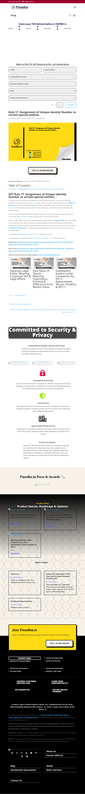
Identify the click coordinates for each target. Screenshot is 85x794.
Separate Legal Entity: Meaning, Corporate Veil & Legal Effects (20, 274)
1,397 (15, 295)
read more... (15, 524)
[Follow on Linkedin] (26, 753)
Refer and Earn (54, 770)
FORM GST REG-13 (59, 220)
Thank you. (15, 574)
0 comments (40, 118)
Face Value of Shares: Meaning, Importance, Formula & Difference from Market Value (43, 278)
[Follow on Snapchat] (27, 756)
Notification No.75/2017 (28, 234)
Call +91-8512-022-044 (59, 643)
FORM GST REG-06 (16, 228)
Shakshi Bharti (16, 118)
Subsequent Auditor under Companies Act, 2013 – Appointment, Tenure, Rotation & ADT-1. (66, 278)
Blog (13, 766)
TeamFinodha (17, 577)
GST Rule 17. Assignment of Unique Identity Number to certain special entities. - (38, 189)
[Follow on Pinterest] (36, 753)
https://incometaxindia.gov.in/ (49, 255)
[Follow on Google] (22, 756)
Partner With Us (54, 755)
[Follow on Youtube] (31, 753)
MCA (12, 521)
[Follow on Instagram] (12, 753)
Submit (70, 104)
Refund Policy (18, 717)
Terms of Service (47, 715)
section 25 (33, 203)
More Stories (41, 563)
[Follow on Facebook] (17, 753)
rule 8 (12, 208)
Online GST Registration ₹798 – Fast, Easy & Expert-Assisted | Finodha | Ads (58, 576)
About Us (51, 751)
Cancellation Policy (31, 717)
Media (49, 766)
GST (33, 118)
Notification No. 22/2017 (41, 238)
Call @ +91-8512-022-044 (42, 170)
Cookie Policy (58, 715)
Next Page (21, 295)
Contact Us (16, 780)
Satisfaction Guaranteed (23, 770)
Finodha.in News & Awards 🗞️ (22, 601)
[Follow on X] (21, 753)
